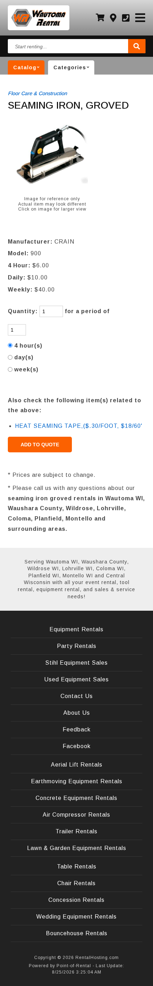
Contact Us (76, 696)
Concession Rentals (76, 900)
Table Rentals (76, 867)
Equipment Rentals (76, 629)
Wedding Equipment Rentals (76, 917)
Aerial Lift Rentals (76, 765)
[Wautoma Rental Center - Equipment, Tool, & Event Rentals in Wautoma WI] (39, 17)
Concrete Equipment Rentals (76, 798)
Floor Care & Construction (37, 93)
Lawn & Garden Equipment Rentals (76, 848)
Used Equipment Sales (76, 679)
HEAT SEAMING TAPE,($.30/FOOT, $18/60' (78, 426)
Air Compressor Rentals (76, 815)
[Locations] (113, 17)
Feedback (77, 729)
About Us (76, 713)
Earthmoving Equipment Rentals (76, 781)
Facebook (77, 746)
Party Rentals (76, 646)
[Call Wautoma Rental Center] (126, 17)
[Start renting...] (137, 46)
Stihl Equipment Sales (76, 663)
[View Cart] (100, 18)
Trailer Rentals (76, 831)
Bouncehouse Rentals (76, 933)
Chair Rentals (76, 883)
